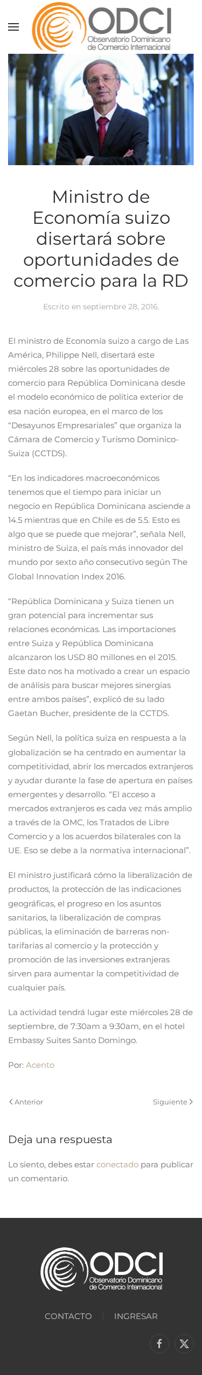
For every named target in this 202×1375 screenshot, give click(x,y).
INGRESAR (136, 1316)
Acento (40, 1065)
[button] (13, 27)
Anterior (29, 1101)
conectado (117, 1164)
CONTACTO (68, 1316)
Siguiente (170, 1101)
